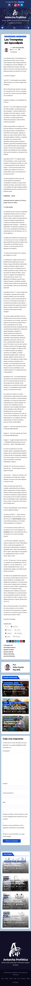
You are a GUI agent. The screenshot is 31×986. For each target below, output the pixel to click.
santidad (23, 861)
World (11, 978)
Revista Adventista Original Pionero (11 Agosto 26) (13, 902)
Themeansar (15, 974)
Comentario (6, 751)
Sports (6, 978)
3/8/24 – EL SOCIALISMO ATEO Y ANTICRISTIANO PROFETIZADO (15, 708)
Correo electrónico (8, 793)
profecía (16, 682)
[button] (25, 27)
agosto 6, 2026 (9, 922)
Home (2, 978)
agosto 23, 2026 (10, 868)
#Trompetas (13, 52)
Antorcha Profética (15, 17)
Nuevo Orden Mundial (18, 717)
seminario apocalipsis (10, 36)
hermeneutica (7, 861)
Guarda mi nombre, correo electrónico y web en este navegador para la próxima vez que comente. (15, 817)
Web (4, 802)
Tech (19, 978)
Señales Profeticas (21, 36)
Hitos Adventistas (8, 682)
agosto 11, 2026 (10, 904)
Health (28, 978)
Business (23, 978)
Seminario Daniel (8, 684)
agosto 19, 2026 (10, 886)
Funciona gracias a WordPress (11, 972)
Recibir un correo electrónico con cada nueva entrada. (13, 835)
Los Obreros (15, 982)
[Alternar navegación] (14, 28)
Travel (15, 978)
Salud (18, 861)
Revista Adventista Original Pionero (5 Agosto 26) (12, 920)
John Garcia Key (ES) (18, 47)
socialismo (6, 704)
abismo (5, 702)
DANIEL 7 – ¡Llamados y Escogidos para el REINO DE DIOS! (15, 689)
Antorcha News (7, 717)
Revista (14, 861)
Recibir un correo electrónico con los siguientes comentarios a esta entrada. (13, 826)
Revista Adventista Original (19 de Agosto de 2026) (14, 883)
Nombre (5, 783)
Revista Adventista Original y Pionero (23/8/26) (12, 865)
